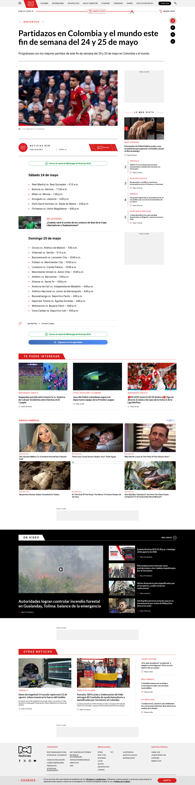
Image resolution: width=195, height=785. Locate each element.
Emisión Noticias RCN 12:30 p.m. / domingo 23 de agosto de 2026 (156, 550)
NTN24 (100, 752)
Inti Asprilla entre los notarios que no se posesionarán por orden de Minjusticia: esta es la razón (155, 603)
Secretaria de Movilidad (140, 211)
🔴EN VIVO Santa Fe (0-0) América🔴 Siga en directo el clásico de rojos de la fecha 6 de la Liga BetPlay (151, 400)
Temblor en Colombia (86, 690)
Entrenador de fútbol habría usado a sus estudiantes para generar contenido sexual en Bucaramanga (144, 148)
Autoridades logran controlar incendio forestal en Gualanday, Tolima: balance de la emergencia (60, 603)
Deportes (31, 22)
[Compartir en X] (173, 34)
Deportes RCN (73, 3)
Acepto (167, 780)
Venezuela (134, 161)
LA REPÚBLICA (128, 752)
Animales (134, 194)
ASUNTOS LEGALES (130, 755)
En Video (31, 537)
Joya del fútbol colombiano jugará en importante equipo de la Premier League (93, 398)
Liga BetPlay (32, 324)
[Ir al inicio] (30, 4)
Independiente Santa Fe (28, 393)
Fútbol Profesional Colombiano (87, 393)
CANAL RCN (165, 3)
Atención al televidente (57, 755)
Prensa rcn (51, 766)
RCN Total (102, 755)
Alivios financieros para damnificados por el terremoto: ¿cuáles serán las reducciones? (156, 585)
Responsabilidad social (57, 752)
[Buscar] (175, 3)
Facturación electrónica (80, 752)
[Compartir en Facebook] (173, 27)
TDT (111, 752)
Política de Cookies (122, 781)
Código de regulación (56, 760)
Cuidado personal (149, 659)
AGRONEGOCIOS (129, 758)
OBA (71, 766)
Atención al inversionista (52, 769)
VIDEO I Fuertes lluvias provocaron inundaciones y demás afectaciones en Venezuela (145, 167)
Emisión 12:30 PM (99, 11)
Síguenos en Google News (70, 342)
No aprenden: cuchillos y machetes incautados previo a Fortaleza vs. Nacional (146, 183)
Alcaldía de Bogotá (138, 178)
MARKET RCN (156, 761)
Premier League (48, 324)
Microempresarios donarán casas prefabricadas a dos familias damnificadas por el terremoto (156, 568)
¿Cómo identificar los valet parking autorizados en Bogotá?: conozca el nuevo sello (146, 217)
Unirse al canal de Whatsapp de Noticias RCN (70, 163)
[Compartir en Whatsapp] (173, 41)
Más (166, 538)
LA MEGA (101, 770)
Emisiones (26, 11)
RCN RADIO (102, 758)
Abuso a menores (131, 142)
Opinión (130, 3)
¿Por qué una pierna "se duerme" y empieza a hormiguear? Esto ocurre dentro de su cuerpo (157, 665)
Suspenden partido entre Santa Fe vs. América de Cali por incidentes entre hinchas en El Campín (42, 400)
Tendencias (118, 3)
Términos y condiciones (96, 779)
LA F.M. (100, 761)
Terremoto (23, 690)
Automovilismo (147, 700)
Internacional (58, 3)
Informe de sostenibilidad (76, 756)
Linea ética (74, 763)
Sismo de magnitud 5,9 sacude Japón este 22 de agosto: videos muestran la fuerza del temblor (43, 696)
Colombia (44, 3)
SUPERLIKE (155, 758)
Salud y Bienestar (90, 3)
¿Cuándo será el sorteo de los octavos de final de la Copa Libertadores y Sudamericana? (76, 224)
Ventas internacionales (80, 760)
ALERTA (101, 764)
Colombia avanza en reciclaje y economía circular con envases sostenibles (154, 685)
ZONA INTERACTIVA (158, 755)
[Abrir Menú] (20, 3)
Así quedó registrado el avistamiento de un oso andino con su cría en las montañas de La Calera (147, 199)
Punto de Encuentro (144, 3)
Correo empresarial (55, 763)
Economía (106, 3)
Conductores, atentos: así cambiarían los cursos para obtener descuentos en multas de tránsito (158, 705)
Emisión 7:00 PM (169, 11)
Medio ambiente (147, 679)
